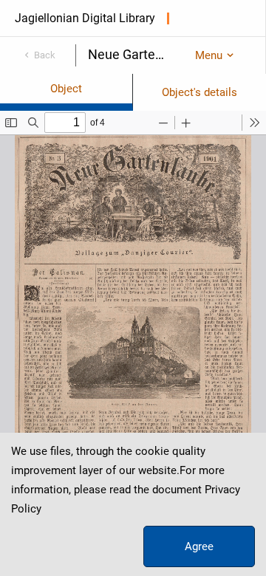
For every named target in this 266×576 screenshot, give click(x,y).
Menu (208, 55)
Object (66, 88)
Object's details (199, 92)
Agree (199, 546)
